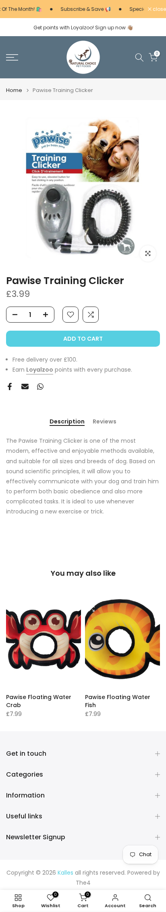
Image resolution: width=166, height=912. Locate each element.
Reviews (104, 421)
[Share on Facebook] (9, 386)
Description (67, 421)
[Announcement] (79, 9)
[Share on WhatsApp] (40, 386)
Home (14, 90)
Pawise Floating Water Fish (117, 701)
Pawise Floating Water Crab (38, 701)
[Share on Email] (25, 386)
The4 (83, 883)
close (158, 9)
